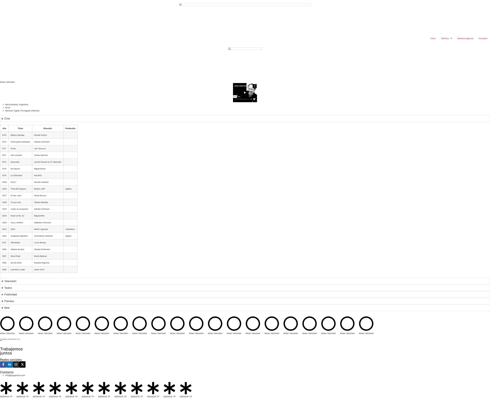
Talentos (445, 38)
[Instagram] (16, 364)
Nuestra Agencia (465, 38)
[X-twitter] (22, 364)
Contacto (482, 38)
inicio (433, 38)
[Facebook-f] (3, 364)
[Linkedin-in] (9, 364)
